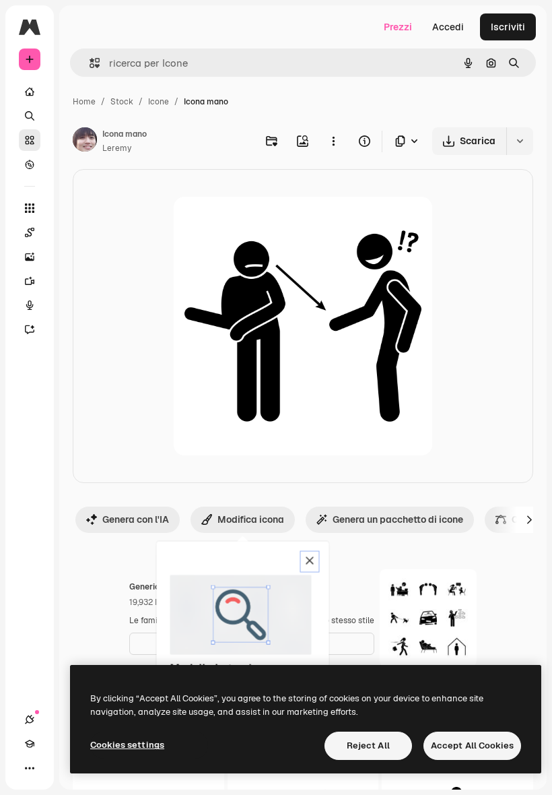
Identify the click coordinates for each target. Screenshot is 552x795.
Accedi (448, 27)
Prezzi (398, 27)
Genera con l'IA (135, 519)
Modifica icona (250, 519)
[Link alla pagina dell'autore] (85, 141)
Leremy (116, 148)
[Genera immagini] (29, 256)
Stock (121, 101)
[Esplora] (29, 164)
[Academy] (29, 744)
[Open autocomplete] (89, 63)
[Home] (29, 91)
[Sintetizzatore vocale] (29, 305)
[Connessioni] (29, 719)
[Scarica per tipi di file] (407, 141)
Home (84, 101)
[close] (310, 562)
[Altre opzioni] (333, 140)
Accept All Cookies (472, 745)
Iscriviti (508, 27)
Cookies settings (127, 745)
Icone (158, 101)
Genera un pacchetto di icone (398, 519)
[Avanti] (529, 519)
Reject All (368, 745)
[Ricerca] (29, 116)
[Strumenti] (29, 208)
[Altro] (29, 768)
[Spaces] (29, 232)
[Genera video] (29, 281)
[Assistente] (29, 329)
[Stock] (29, 140)
